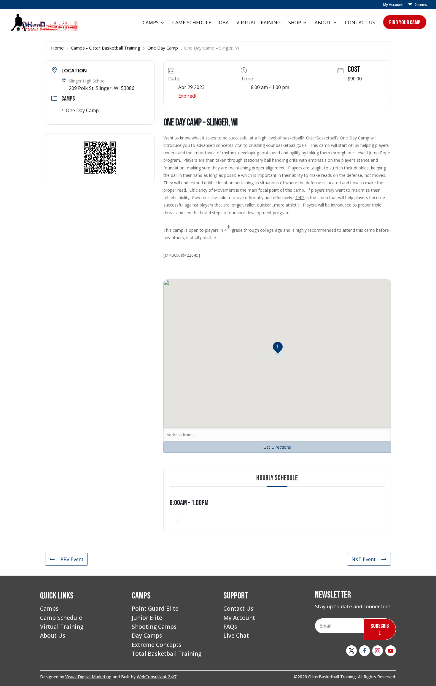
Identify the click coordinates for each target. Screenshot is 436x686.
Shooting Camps (154, 627)
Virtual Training (258, 23)
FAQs (230, 627)
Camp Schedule (191, 23)
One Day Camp (162, 48)
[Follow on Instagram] (377, 650)
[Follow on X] (351, 650)
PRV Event (72, 559)
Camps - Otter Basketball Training (105, 48)
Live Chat (236, 635)
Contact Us (360, 23)
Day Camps (147, 635)
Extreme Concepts (156, 645)
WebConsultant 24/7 (156, 676)
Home (57, 48)
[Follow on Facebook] (364, 650)
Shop (294, 23)
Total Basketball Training (166, 654)
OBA (224, 23)
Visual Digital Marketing (88, 676)
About (323, 23)
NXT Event (363, 559)
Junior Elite (147, 618)
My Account (393, 5)
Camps (151, 23)
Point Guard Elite (155, 608)
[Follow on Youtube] (390, 650)
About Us (52, 635)
